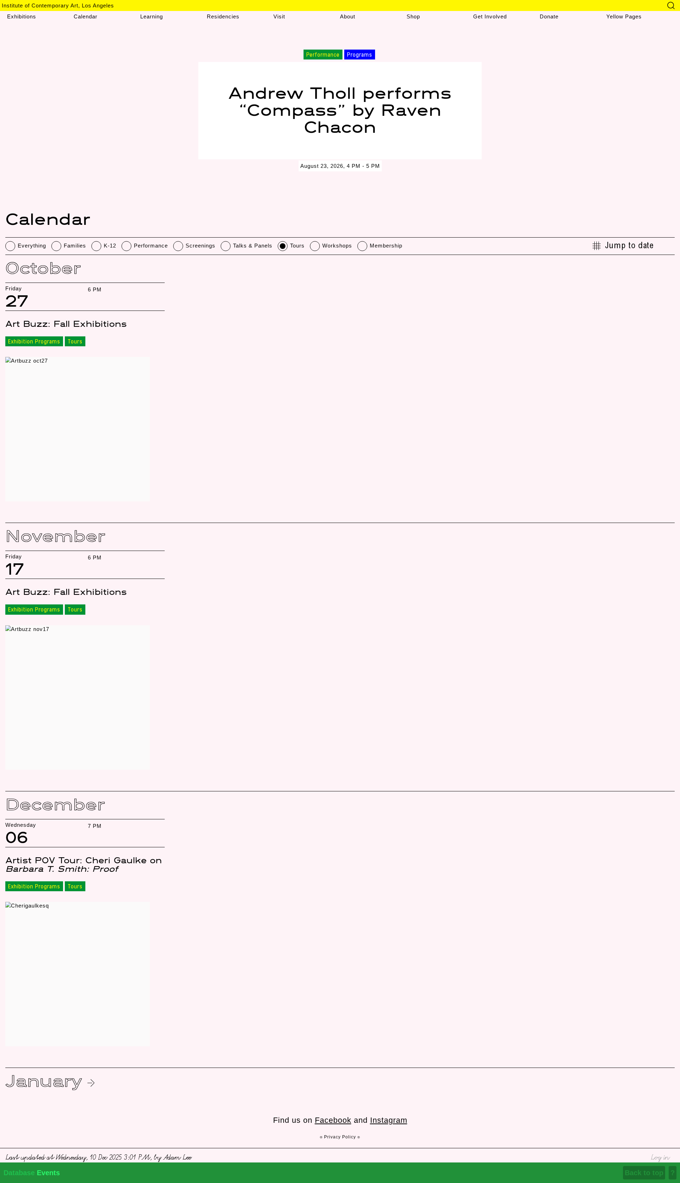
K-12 (110, 246)
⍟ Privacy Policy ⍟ (340, 1136)
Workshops (337, 246)
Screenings (200, 246)
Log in (660, 1156)
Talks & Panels (252, 246)
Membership (386, 246)
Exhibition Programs (34, 342)
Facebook (333, 1120)
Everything (32, 246)
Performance (151, 246)
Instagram (388, 1120)
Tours (297, 246)
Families (75, 246)
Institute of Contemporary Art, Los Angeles (58, 5)
